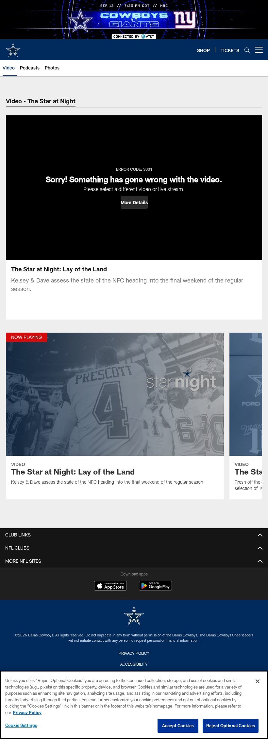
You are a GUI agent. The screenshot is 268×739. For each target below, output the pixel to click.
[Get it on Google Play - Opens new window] (155, 589)
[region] (134, 705)
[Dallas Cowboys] (134, 616)
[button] (134, 202)
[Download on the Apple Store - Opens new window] (110, 586)
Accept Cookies (178, 725)
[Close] (257, 681)
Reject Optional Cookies (230, 725)
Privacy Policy (134, 653)
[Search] (247, 50)
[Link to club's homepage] (13, 47)
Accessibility (134, 664)
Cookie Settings (21, 725)
